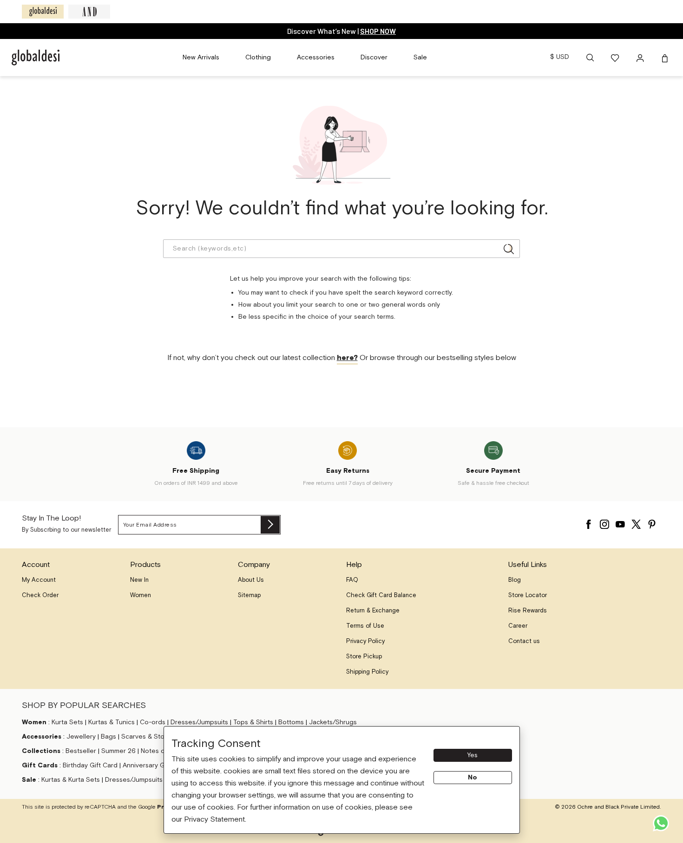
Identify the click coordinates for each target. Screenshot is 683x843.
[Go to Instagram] (604, 522)
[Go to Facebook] (588, 522)
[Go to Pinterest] (652, 522)
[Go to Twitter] (636, 522)
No (472, 777)
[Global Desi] (43, 12)
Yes (472, 755)
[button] (590, 57)
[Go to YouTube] (620, 522)
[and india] (89, 12)
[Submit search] (509, 248)
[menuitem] (201, 57)
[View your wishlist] (615, 57)
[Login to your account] (641, 57)
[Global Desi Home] (35, 57)
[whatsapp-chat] (661, 823)
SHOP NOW (378, 30)
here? (347, 358)
